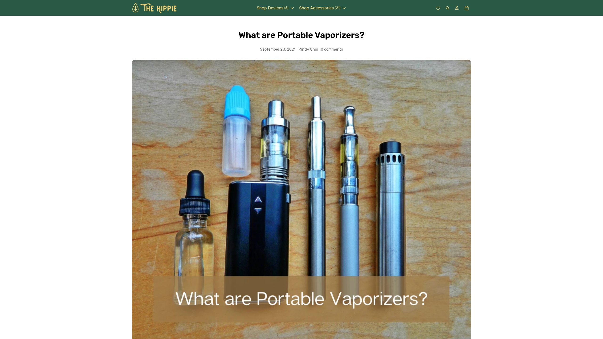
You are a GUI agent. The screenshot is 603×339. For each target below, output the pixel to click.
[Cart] (466, 8)
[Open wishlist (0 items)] (438, 8)
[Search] (447, 7)
